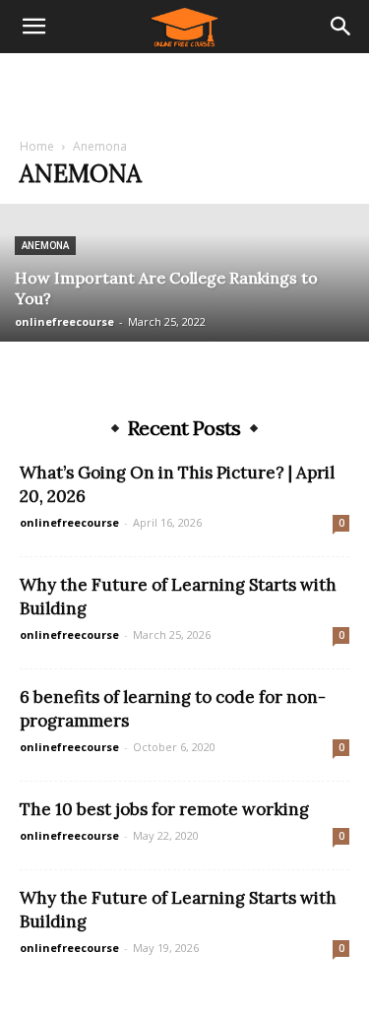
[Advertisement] (185, 87)
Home (37, 146)
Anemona (45, 245)
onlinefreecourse (64, 321)
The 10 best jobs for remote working (164, 809)
